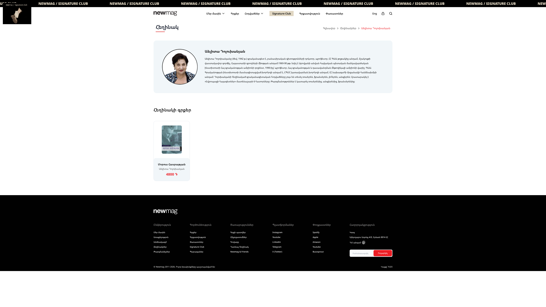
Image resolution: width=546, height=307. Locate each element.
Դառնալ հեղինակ (239, 246)
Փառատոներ (334, 13)
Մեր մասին (159, 232)
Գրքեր (235, 13)
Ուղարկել (383, 253)
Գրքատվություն (309, 13)
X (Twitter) (277, 251)
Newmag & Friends (239, 251)
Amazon (316, 242)
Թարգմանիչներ (162, 251)
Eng (374, 13)
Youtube (276, 237)
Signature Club (281, 13)
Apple (315, 237)
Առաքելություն (161, 237)
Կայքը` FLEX (386, 266)
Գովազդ (234, 242)
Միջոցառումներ (238, 237)
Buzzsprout (318, 251)
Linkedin (276, 242)
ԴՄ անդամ (355, 242)
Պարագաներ (196, 251)
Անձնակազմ (160, 242)
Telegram (276, 246)
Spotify (316, 232)
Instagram (277, 232)
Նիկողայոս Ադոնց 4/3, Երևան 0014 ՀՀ (369, 237)
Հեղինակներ (160, 246)
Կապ (352, 232)
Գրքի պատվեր (238, 232)
